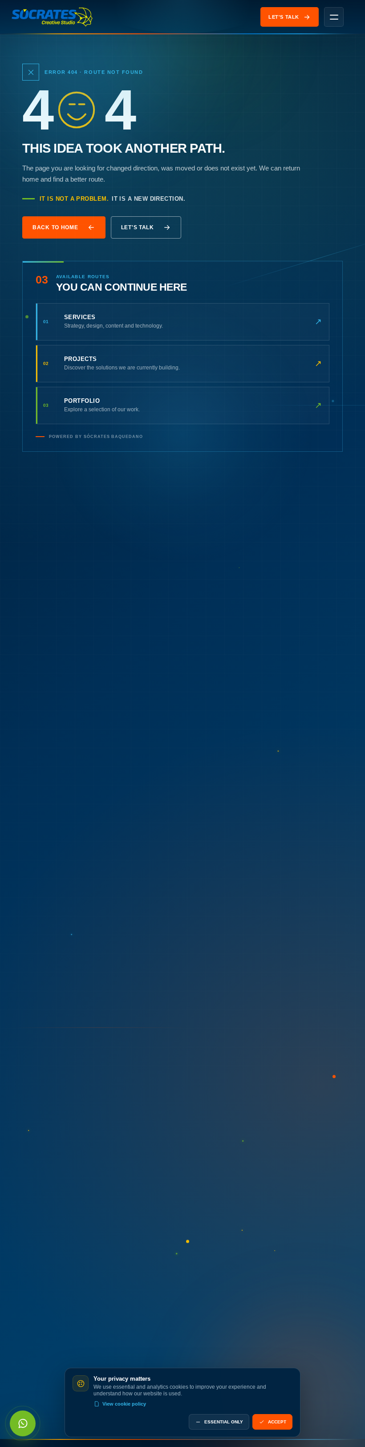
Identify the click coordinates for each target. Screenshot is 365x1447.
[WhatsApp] (23, 1423)
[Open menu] (334, 17)
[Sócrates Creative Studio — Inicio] (52, 16)
